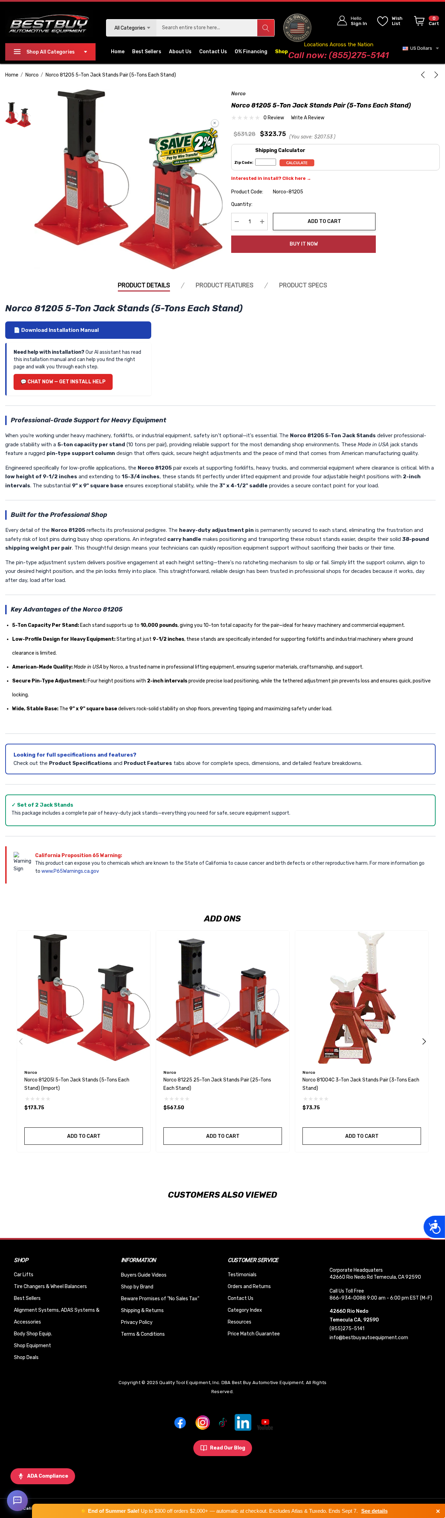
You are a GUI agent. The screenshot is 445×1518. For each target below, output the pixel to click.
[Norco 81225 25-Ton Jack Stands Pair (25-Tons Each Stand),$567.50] (222, 997)
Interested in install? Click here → (271, 178)
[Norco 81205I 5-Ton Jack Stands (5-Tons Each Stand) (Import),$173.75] (83, 997)
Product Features (224, 285)
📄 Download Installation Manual (56, 330)
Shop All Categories (50, 52)
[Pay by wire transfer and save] (186, 147)
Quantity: (241, 204)
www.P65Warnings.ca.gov (70, 871)
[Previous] (424, 74)
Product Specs (303, 285)
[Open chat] (17, 1500)
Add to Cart (324, 221)
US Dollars (420, 48)
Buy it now (304, 244)
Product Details (144, 285)
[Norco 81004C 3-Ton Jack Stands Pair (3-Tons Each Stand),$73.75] (361, 997)
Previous (21, 1041)
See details (374, 1511)
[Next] (435, 74)
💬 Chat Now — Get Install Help (63, 382)
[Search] (265, 28)
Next (424, 1041)
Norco (238, 94)
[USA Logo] (297, 28)
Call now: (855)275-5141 (338, 55)
